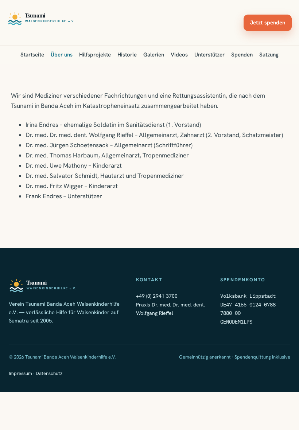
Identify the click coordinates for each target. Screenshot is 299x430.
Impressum (20, 373)
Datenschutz (49, 373)
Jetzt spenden (267, 22)
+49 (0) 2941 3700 (157, 296)
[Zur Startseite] (41, 18)
